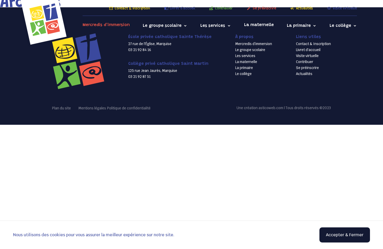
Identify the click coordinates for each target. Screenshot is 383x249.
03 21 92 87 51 (139, 76)
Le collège (340, 26)
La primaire (299, 26)
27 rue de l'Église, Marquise (149, 44)
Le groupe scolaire (162, 26)
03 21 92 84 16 (139, 50)
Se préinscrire (264, 8)
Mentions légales (92, 108)
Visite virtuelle (345, 8)
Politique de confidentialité (129, 108)
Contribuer (224, 8)
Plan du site (61, 108)
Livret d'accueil (182, 8)
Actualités (304, 8)
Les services (212, 26)
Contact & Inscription (132, 8)
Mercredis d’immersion (106, 25)
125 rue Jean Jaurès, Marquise (152, 71)
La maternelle (259, 25)
